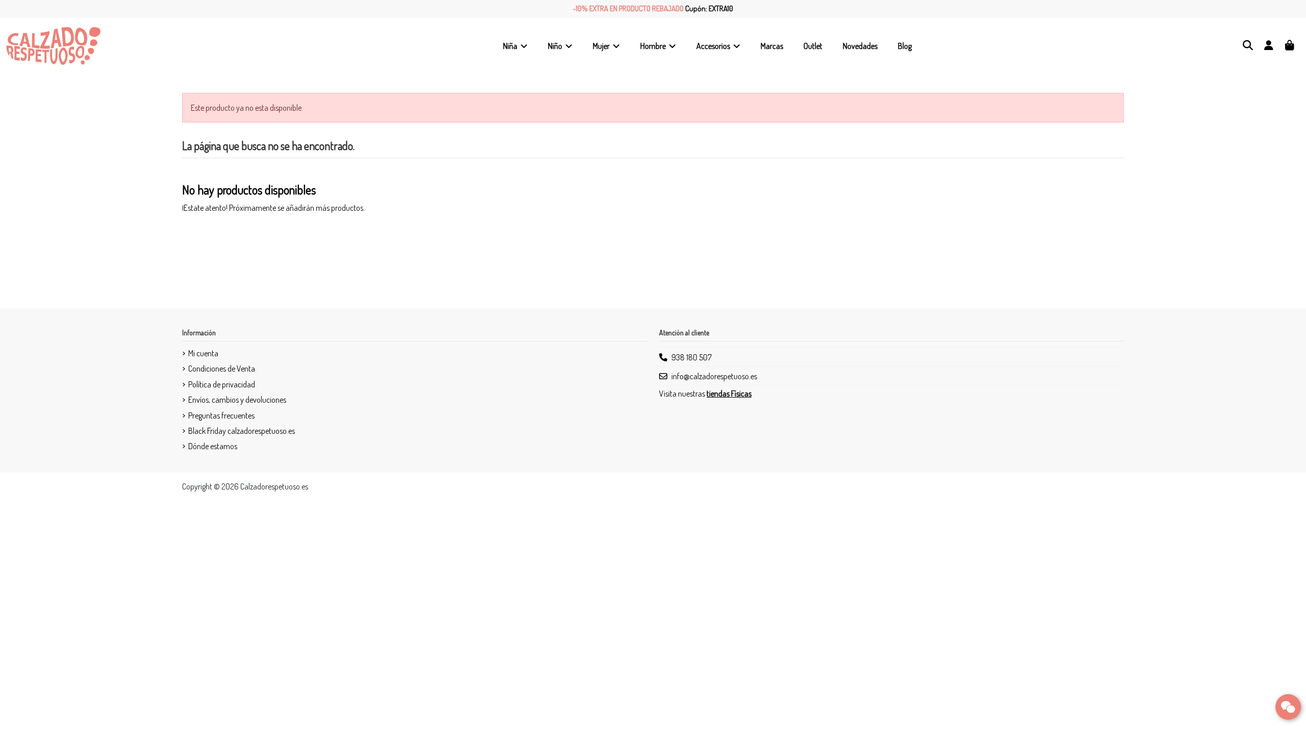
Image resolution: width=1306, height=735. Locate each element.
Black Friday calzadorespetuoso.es (241, 431)
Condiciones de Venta (221, 368)
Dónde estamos (212, 446)
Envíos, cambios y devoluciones (237, 400)
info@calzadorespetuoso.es (714, 376)
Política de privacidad (221, 384)
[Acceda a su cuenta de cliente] (1268, 46)
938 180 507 (691, 357)
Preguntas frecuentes (221, 415)
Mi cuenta (203, 353)
